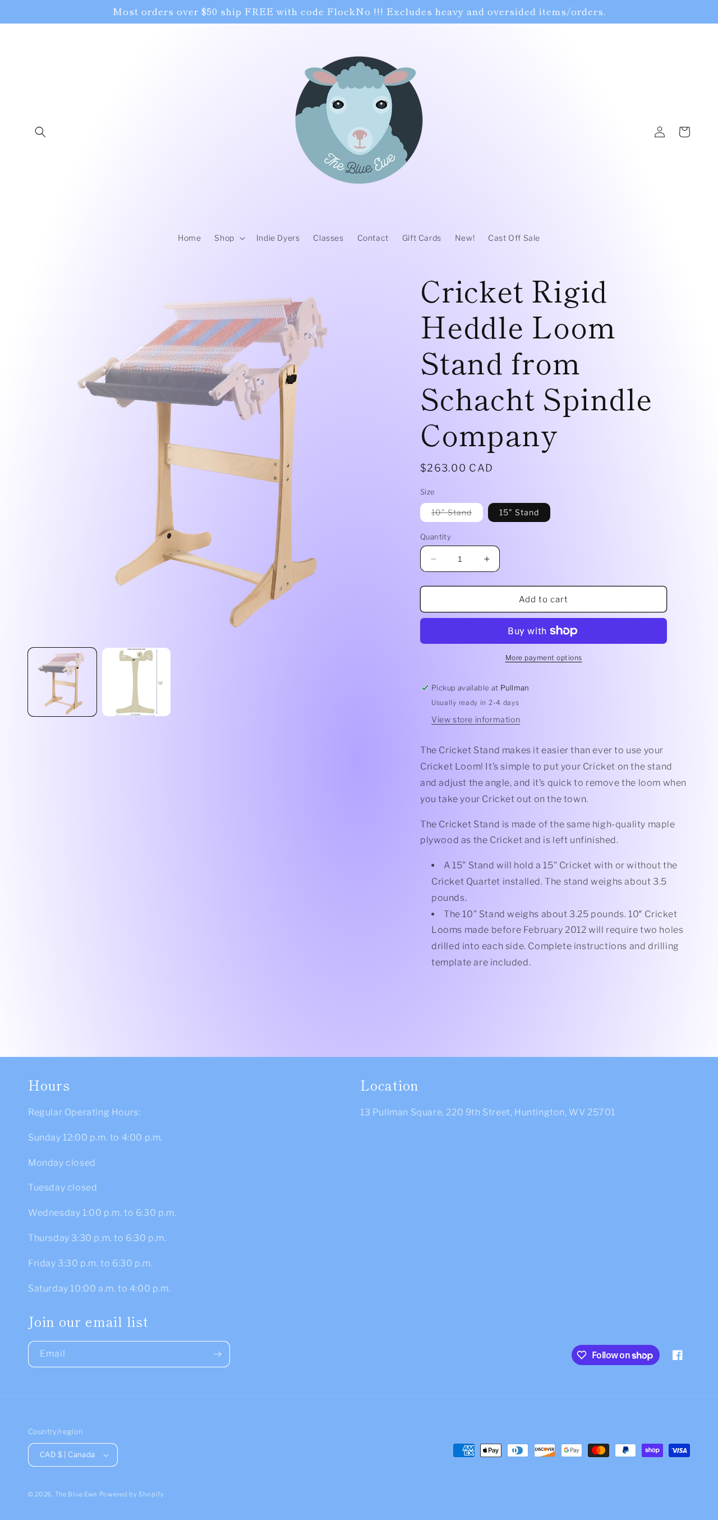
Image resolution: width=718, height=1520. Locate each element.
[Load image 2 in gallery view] (136, 682)
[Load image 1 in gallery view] (62, 682)
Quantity (435, 536)
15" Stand (519, 512)
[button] (40, 132)
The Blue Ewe (76, 1494)
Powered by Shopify (131, 1494)
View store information (475, 719)
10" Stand (457, 514)
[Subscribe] (217, 1354)
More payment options (543, 657)
